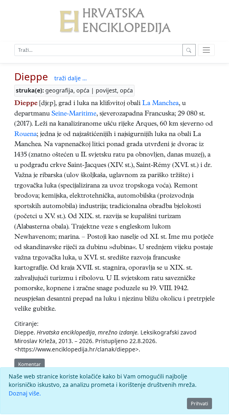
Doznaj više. (25, 393)
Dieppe (31, 76)
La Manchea (160, 103)
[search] (206, 50)
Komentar (29, 364)
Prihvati (199, 403)
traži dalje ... (70, 78)
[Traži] (189, 50)
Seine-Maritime (74, 114)
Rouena (25, 134)
